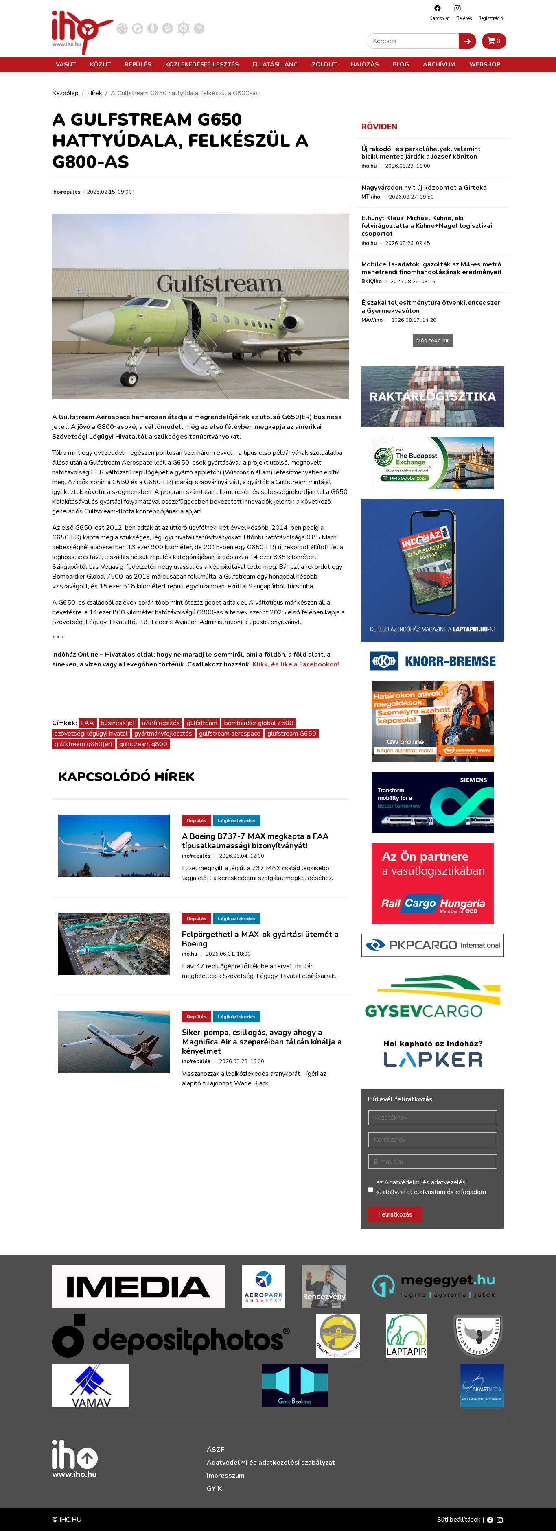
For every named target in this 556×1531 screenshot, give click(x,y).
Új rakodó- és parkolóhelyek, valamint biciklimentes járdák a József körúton (421, 152)
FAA (87, 723)
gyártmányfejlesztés (163, 733)
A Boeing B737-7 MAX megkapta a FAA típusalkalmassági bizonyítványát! (255, 841)
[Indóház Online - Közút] (137, 28)
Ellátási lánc (275, 64)
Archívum (439, 64)
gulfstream (202, 723)
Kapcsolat (439, 18)
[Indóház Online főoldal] (199, 28)
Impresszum (226, 1475)
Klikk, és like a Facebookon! (295, 664)
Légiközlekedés (237, 820)
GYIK (214, 1488)
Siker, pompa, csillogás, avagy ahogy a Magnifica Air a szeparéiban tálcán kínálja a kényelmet (262, 1042)
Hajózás (364, 64)
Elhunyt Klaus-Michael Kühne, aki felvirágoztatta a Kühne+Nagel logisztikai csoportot (426, 226)
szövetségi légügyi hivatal (91, 733)
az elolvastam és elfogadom (431, 1187)
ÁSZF (215, 1449)
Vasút (66, 64)
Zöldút (324, 64)
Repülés (138, 64)
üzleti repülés (161, 723)
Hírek (94, 93)
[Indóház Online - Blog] (152, 28)
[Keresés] (467, 41)
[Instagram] (455, 8)
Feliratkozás (395, 1214)
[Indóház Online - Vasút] (122, 28)
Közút (100, 64)
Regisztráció (490, 18)
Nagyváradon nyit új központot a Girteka (424, 187)
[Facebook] (435, 8)
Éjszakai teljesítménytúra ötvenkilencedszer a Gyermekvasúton (430, 306)
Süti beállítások (459, 1519)
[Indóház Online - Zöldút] (167, 28)
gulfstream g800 (143, 744)
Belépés (464, 18)
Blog (401, 64)
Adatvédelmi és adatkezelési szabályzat (271, 1462)
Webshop (484, 64)
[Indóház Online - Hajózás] (183, 28)
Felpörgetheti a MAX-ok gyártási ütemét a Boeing (260, 939)
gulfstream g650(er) (83, 744)
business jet (118, 723)
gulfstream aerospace (229, 733)
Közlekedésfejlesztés (202, 64)
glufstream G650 (291, 733)
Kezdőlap (65, 93)
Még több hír (432, 340)
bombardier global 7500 (258, 723)
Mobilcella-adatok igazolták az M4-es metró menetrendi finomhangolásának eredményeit (431, 268)
